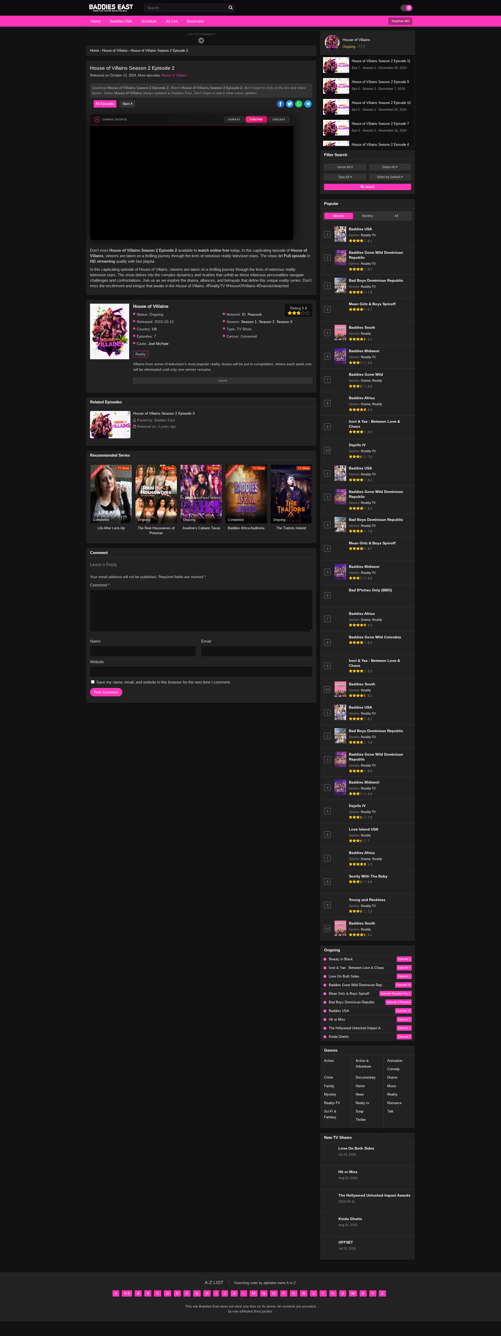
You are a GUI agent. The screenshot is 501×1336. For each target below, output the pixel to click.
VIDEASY (278, 119)
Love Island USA (363, 829)
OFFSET (345, 1242)
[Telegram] (201, 40)
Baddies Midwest (364, 351)
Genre (343, 167)
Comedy (393, 1069)
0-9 (127, 1293)
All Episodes (105, 104)
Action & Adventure (363, 1063)
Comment (100, 585)
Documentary (366, 1077)
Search (369, 187)
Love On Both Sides (356, 1148)
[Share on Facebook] (281, 104)
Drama (366, 380)
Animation (394, 1061)
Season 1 (249, 322)
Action (329, 1061)
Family (329, 1086)
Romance (394, 1103)
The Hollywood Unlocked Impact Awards (374, 1195)
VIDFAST (234, 119)
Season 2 (267, 322)
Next (127, 104)
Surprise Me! (400, 21)
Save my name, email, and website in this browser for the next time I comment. (163, 682)
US (154, 329)
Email (206, 641)
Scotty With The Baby (368, 876)
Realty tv (362, 1103)
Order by (388, 177)
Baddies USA (360, 229)
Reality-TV (368, 235)
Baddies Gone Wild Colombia (375, 637)
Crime (328, 1077)
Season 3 (284, 322)
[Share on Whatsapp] (299, 104)
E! (244, 314)
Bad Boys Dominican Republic (376, 280)
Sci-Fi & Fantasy (330, 1114)
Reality (140, 354)
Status (388, 167)
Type (343, 177)
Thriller (361, 1120)
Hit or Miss (347, 1172)
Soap (359, 1111)
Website (97, 662)
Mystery (330, 1094)
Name (95, 641)
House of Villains (174, 75)
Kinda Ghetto (350, 1219)
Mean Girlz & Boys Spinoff (372, 304)
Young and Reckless (367, 900)
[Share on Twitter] (290, 104)
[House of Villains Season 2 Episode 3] (110, 437)
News (360, 1094)
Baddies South (362, 327)
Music (391, 1086)
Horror (360, 1086)
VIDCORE (256, 119)
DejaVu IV (357, 445)
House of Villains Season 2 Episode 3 (164, 413)
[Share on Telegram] (308, 104)
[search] (231, 7)
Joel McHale (158, 344)
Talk (390, 1111)
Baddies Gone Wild (366, 374)
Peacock (255, 314)
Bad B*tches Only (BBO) (370, 590)
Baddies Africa (362, 398)
